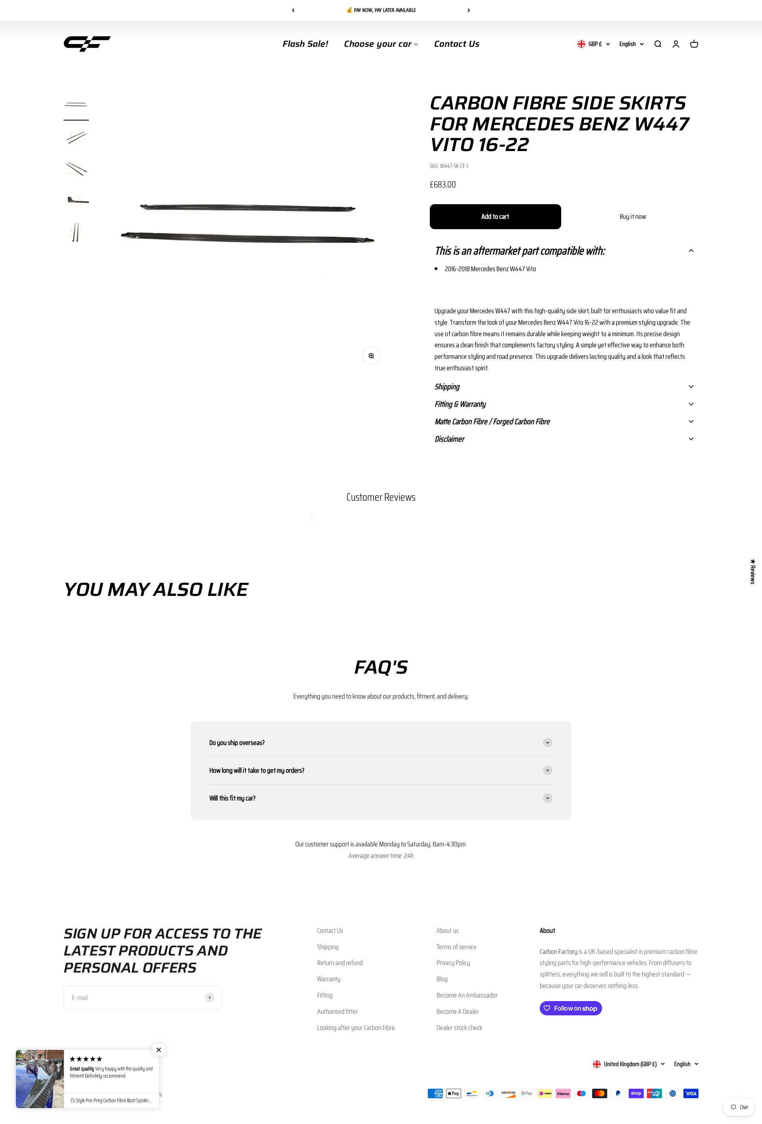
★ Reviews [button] (753, 571)
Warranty (329, 978)
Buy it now (633, 216)
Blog (442, 978)
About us (448, 930)
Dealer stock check (459, 1027)
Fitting (325, 995)
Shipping (328, 946)
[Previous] (293, 10)
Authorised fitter (337, 1011)
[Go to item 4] (76, 202)
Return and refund (340, 962)
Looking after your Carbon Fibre (356, 1027)
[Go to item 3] (76, 170)
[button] (564, 250)
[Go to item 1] (76, 107)
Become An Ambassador (467, 995)
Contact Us (330, 930)
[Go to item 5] (76, 233)
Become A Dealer (458, 1011)
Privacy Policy (453, 962)
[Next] (469, 10)
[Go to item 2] (76, 138)
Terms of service (457, 946)
